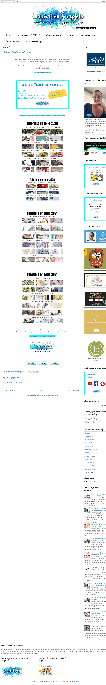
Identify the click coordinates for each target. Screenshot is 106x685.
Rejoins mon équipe (13, 41)
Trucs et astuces (89, 449)
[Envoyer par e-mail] (32, 372)
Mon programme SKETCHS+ (28, 35)
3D (85, 433)
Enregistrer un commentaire (14, 382)
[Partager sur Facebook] (37, 372)
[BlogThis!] (34, 372)
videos (86, 472)
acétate (86, 459)
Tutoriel (86, 453)
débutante (87, 466)
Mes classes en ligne (87, 35)
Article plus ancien (74, 390)
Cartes (86, 436)
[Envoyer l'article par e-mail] (28, 372)
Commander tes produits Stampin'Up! (60, 35)
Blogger (76, 681)
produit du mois (89, 469)
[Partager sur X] (35, 372)
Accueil (8, 35)
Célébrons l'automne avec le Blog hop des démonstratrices (98, 569)
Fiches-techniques (90, 443)
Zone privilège (89, 456)
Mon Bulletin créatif (34, 41)
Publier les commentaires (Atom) (47, 395)
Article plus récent (10, 390)
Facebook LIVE (89, 439)
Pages (86, 446)
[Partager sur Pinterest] (38, 372)
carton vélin (88, 462)
